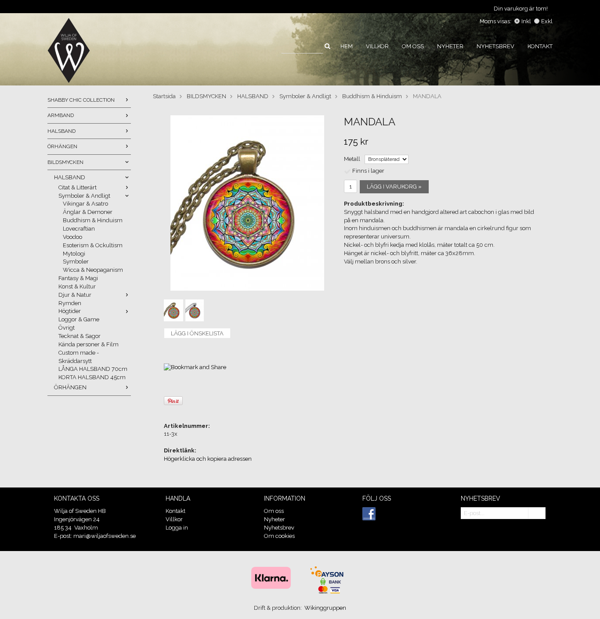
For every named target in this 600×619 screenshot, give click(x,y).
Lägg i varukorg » (394, 186)
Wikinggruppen (325, 608)
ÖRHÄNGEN (62, 146)
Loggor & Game (78, 319)
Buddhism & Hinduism (93, 220)
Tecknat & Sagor (79, 336)
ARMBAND (60, 115)
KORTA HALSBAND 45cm (92, 377)
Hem (346, 46)
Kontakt (540, 46)
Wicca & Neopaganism (93, 270)
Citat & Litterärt (77, 187)
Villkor (377, 46)
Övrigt (66, 327)
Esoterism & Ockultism (93, 245)
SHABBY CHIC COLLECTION (81, 100)
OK (537, 513)
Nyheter (450, 46)
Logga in (177, 527)
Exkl (547, 21)
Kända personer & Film (88, 344)
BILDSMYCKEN (65, 162)
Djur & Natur (74, 295)
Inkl (526, 21)
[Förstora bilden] (247, 202)
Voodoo (72, 237)
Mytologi (74, 253)
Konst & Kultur (77, 286)
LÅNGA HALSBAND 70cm (92, 369)
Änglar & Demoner (87, 212)
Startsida (164, 96)
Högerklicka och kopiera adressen (208, 458)
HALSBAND (61, 131)
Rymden (69, 303)
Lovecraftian (79, 228)
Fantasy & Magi (78, 278)
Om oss (413, 46)
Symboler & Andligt (84, 195)
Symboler (76, 261)
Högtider (69, 311)
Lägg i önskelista (197, 333)
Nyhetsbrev (495, 46)
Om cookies (279, 536)
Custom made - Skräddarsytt (78, 356)
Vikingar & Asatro (85, 203)
